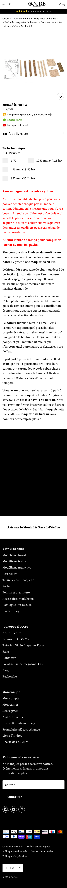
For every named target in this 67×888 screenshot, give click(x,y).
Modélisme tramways (16, 567)
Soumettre (14, 797)
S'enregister (10, 711)
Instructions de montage (18, 723)
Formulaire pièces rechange (21, 729)
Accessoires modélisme (18, 599)
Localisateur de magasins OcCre (23, 664)
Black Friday (10, 611)
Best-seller (9, 574)
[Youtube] (13, 809)
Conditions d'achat (12, 846)
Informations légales (38, 846)
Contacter (9, 658)
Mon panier (10, 704)
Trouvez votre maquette (18, 580)
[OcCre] (36, 4)
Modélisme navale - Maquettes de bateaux (34, 18)
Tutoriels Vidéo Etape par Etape (23, 645)
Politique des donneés (14, 851)
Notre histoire (11, 633)
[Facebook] (5, 809)
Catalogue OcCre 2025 (17, 605)
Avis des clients (12, 717)
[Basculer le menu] (3, 4)
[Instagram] (21, 809)
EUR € (10, 868)
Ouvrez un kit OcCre (15, 639)
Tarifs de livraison (15, 134)
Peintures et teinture (16, 592)
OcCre (5, 18)
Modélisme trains (14, 561)
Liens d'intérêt (12, 735)
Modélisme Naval (14, 555)
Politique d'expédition (14, 856)
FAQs (5, 651)
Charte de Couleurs (15, 742)
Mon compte (10, 698)
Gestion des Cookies (42, 851)
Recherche (9, 676)
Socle (6, 586)
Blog (5, 670)
